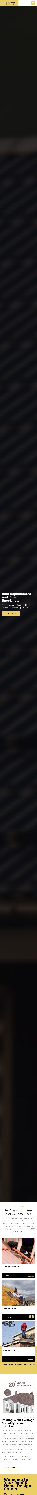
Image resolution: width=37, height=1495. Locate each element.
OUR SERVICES (11, 613)
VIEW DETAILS (10, 1275)
